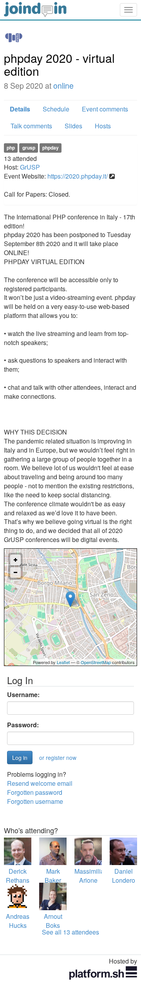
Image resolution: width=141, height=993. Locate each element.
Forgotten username (35, 801)
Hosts (103, 125)
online (63, 85)
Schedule (56, 108)
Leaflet (63, 662)
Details (20, 108)
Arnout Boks (53, 921)
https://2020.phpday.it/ (77, 176)
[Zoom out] (15, 572)
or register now (57, 757)
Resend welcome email (39, 783)
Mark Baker (53, 876)
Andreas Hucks (17, 921)
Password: (23, 725)
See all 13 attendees (70, 931)
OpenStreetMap (96, 662)
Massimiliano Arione (92, 876)
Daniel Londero (123, 876)
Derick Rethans (17, 876)
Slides (73, 125)
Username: (23, 694)
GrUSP (30, 167)
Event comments (105, 108)
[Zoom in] (15, 560)
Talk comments (31, 125)
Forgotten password (34, 792)
